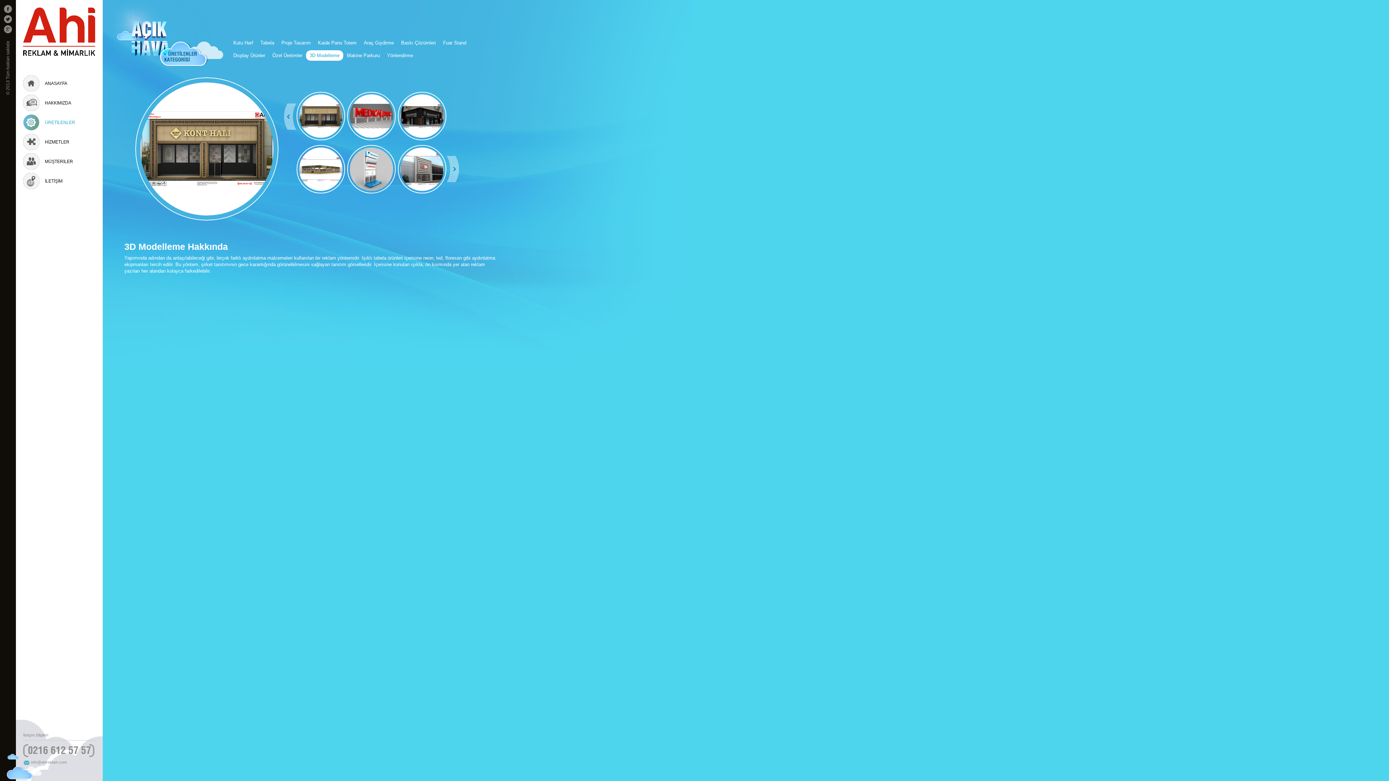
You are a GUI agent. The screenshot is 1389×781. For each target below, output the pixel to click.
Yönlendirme (400, 55)
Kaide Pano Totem (337, 43)
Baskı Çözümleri (418, 43)
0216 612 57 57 (59, 750)
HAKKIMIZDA (58, 103)
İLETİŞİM (54, 181)
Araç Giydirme (379, 43)
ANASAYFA (56, 83)
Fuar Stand (454, 43)
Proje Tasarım (296, 43)
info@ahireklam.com (49, 762)
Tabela (267, 43)
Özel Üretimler (287, 55)
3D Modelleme (325, 55)
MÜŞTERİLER (59, 161)
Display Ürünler (249, 55)
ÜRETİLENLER (60, 122)
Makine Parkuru (363, 55)
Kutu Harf (243, 43)
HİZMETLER (57, 142)
